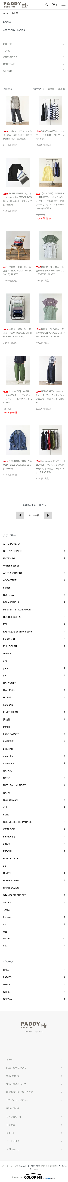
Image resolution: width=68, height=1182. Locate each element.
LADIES (15, 13)
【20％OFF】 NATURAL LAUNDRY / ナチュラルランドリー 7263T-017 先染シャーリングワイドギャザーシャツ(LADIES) (50, 201)
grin (5, 675)
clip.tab (6, 587)
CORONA (8, 594)
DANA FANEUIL (11, 602)
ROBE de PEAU (11, 880)
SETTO (7, 902)
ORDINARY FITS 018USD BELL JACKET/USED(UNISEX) (17, 464)
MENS (6, 984)
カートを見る (13, 1140)
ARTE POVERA (11, 543)
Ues (5, 931)
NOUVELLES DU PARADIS (17, 821)
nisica (6, 814)
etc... (5, 945)
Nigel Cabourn (10, 799)
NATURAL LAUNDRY (14, 785)
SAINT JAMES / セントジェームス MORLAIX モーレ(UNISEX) (50, 135)
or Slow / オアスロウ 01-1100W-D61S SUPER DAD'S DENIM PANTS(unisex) (17, 135)
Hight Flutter (9, 690)
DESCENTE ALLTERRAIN (17, 609)
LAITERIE (8, 741)
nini (5, 807)
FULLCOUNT (10, 646)
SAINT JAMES (11, 887)
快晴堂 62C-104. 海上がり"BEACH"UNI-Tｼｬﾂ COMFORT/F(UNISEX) (50, 270)
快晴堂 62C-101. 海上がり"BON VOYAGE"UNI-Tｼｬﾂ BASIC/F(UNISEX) (17, 333)
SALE (6, 969)
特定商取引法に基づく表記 (19, 1092)
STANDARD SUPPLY (14, 895)
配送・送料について (16, 1067)
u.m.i (5, 924)
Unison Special (11, 565)
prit (4, 865)
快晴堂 (6, 719)
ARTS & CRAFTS (12, 573)
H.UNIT (7, 697)
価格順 (51, 88)
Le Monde (8, 748)
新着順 (61, 88)
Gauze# (7, 653)
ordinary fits (9, 836)
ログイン (10, 1132)
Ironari (6, 726)
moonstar (8, 756)
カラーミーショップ (9, 1166)
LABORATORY (11, 734)
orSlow (6, 843)
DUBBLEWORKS (12, 616)
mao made (8, 763)
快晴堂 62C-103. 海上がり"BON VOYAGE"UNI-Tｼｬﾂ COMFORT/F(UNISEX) (50, 333)
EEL (5, 624)
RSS (8, 1108)
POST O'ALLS (10, 858)
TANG (6, 909)
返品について (13, 1075)
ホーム (5, 13)
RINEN (7, 873)
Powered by (17, 1177)
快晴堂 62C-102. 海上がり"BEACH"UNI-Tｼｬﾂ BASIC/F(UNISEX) (17, 270)
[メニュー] (63, 4)
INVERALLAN (10, 712)
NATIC (6, 778)
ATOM (16, 1108)
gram (6, 668)
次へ (48, 515)
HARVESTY (9, 682)
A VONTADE (10, 580)
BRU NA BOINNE (12, 551)
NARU (6, 792)
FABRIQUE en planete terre (17, 631)
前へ (20, 515)
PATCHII (7, 851)
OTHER (7, 991)
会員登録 (10, 1124)
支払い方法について (16, 1083)
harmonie (8, 704)
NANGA (7, 770)
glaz (5, 660)
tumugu (7, 917)
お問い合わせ (13, 1149)
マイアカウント (14, 1116)
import (6, 938)
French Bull (9, 638)
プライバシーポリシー (17, 1100)
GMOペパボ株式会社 (49, 1166)
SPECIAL (8, 999)
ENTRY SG (9, 558)
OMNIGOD (9, 829)
